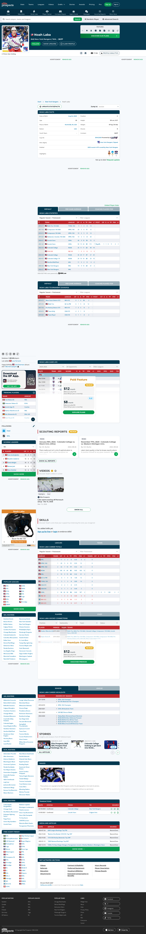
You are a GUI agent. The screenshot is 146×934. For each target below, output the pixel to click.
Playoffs (98, 244)
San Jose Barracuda (25, 721)
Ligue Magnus (26, 841)
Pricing (92, 4)
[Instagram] (10, 354)
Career (83, 923)
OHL (7, 602)
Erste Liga (25, 849)
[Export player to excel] (100, 30)
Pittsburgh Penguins (25, 632)
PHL (23, 852)
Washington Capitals (25, 656)
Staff (99, 614)
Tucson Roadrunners (25, 737)
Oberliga (8, 878)
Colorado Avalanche (10, 635)
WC (7, 881)
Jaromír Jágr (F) (9, 407)
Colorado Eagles (8, 723)
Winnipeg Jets (23, 659)
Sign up (107, 4)
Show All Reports (47, 461)
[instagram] (81, 53)
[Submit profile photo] (113, 30)
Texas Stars (22, 731)
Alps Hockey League (28, 836)
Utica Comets (23, 739)
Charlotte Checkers (9, 711)
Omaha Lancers (24, 810)
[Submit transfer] (117, 30)
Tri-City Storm (23, 818)
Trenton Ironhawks (25, 781)
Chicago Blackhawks (10, 632)
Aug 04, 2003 (72, 116)
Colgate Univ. (93, 812)
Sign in (116, 4)
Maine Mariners (8, 793)
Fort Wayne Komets (9, 770)
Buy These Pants (18, 542)
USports (24, 873)
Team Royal (51, 315)
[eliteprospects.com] (8, 4)
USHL (23, 586)
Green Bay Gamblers (10, 821)
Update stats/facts (51, 106)
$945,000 (98, 137)
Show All (78, 510)
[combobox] (42, 19)
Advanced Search (111, 19)
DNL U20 (27, 414)
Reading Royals (24, 764)
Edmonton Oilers (9, 645)
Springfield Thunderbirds (23, 725)
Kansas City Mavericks (10, 790)
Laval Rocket (7, 744)
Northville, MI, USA (71, 124)
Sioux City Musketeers (26, 812)
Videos (51, 4)
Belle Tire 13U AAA (53, 226)
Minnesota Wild (8, 653)
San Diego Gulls (24, 719)
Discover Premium (79, 662)
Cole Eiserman (19, 365)
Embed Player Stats (112, 205)
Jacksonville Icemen (10, 785)
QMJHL (8, 604)
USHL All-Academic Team (65, 709)
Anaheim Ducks (8, 619)
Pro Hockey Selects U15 (53, 308)
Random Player (93, 19)
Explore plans (78, 412)
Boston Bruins (8, 621)
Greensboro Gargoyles (10, 772)
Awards (82, 4)
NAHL (23, 588)
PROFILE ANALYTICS (110, 53)
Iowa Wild (6, 741)
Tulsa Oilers (22, 787)
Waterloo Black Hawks (26, 823)
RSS (82, 918)
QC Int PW (68, 304)
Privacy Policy (84, 910)
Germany (4, 912)
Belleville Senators (9, 705)
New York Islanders (25, 621)
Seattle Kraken (23, 637)
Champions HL (10, 857)
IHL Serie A (25, 838)
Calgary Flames (8, 627)
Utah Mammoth (24, 648)
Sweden (4, 902)
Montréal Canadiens (10, 656)
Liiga (23, 596)
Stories (72, 4)
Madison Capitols (24, 804)
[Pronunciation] (82, 30)
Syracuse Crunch (24, 729)
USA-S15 (67, 311)
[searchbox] (42, 19)
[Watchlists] (87, 30)
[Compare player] (109, 30)
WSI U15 (67, 308)
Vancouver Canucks (25, 651)
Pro (100, 4)
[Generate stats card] (96, 30)
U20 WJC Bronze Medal (65, 712)
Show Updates (49, 44)
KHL (23, 591)
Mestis (8, 849)
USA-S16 (67, 315)
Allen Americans (8, 756)
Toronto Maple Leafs (25, 645)
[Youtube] (14, 354)
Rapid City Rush (24, 762)
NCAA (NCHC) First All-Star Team (68, 720)
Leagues (41, 4)
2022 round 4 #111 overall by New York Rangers (103, 147)
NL (22, 599)
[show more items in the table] (33, 419)
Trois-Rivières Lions (25, 784)
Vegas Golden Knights (26, 653)
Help (82, 907)
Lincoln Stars (8, 824)
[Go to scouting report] (74, 454)
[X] (6, 354)
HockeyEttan (10, 844)
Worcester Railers (24, 795)
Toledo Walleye (23, 779)
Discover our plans (100, 36)
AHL (7, 588)
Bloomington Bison (9, 762)
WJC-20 (70, 251)
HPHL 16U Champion (64, 705)
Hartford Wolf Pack (9, 731)
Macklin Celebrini (13, 459)
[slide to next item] (118, 753)
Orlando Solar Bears (25, 759)
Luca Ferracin (16, 361)
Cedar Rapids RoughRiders (8, 805)
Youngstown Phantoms (26, 826)
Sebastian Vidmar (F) (11, 403)
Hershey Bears (8, 738)
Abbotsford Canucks (10, 700)
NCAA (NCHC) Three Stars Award (68, 722)
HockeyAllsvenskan (12, 838)
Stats (22, 4)
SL (6, 870)
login (55, 531)
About (82, 904)
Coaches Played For (104, 209)
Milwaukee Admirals (25, 705)
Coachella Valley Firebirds (8, 720)
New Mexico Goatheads (26, 754)
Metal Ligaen (10, 852)
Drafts (60, 4)
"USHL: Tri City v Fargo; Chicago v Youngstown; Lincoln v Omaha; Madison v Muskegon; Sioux (76, 845)
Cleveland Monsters (10, 716)
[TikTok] (17, 354)
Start (39, 102)
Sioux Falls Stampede (25, 815)
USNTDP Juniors (24, 820)
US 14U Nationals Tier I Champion (68, 701)
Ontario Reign (23, 708)
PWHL (23, 884)
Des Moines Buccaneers (11, 812)
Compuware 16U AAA (54, 233)
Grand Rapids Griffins (10, 726)
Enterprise (84, 920)
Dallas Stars (7, 640)
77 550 (96, 53)
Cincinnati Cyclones (10, 764)
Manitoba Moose (24, 703)
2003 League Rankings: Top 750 (57, 830)
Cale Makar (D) (9, 400)
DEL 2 (8, 876)
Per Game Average (73, 209)
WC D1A (8, 884)
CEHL (23, 846)
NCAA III (24, 868)
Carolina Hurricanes (10, 629)
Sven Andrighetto (13, 455)
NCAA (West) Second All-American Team (70, 724)
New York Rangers (43, 39)
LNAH (23, 870)
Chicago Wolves (8, 713)
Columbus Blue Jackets (11, 637)
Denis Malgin (12, 462)
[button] (113, 12)
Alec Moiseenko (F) (11, 414)
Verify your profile (46, 885)
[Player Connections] (91, 30)
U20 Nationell (10, 841)
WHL (7, 599)
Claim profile (69, 44)
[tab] (48, 209)
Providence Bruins (24, 711)
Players (58, 614)
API (81, 915)
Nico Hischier (12, 470)
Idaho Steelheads (9, 779)
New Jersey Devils (24, 619)
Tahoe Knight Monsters (26, 776)
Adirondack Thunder (10, 754)
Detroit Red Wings (9, 643)
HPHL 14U (71, 229)
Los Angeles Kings (9, 651)
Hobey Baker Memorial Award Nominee (70, 716)
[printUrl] (85, 53)
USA (75, 129)
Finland (4, 910)
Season (58, 688)
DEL (7, 873)
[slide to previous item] (113, 753)
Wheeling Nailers (24, 789)
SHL (23, 594)
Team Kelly (51, 311)
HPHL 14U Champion (64, 699)
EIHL (23, 844)
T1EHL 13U (71, 226)
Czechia (26, 407)
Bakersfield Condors (10, 703)
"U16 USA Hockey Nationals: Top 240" (59, 838)
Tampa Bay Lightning (25, 643)
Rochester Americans (25, 713)
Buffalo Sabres (8, 624)
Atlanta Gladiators (9, 759)
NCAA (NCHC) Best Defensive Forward (69, 718)
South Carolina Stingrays (23, 772)
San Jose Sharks (24, 635)
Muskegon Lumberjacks (26, 807)
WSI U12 (67, 300)
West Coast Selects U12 (53, 300)
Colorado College (52, 248)
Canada (4, 904)
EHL (7, 854)
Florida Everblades (9, 767)
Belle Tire (51, 304)
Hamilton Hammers (9, 729)
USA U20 (50, 251)
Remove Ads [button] (138, 59)
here (81, 885)
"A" (59, 258)
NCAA (8, 596)
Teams (31, 4)
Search (77, 19)
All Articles (44, 752)
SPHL (7, 594)
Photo (82, 912)
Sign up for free (44, 531)
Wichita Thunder (24, 792)
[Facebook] (3, 354)
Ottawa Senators (24, 627)
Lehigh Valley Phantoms (26, 700)
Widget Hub (84, 902)
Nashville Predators (9, 659)
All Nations (5, 915)
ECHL (26, 403)
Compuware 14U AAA (54, 229)
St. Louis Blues (23, 640)
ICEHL (8, 886)
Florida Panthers (9, 648)
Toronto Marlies (24, 734)
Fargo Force (7, 819)
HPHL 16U (71, 233)
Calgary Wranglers (9, 708)
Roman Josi (11, 466)
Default (47, 209)
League (99, 688)
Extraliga (24, 602)
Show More (19, 474)
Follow (35, 44)
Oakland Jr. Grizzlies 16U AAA (56, 237)
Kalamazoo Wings (9, 787)
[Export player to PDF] (104, 30)
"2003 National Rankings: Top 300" (58, 841)
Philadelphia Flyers (25, 629)
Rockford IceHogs (24, 716)
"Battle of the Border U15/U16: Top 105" (60, 834)
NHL (55, 39)
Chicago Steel (8, 809)
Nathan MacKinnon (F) (12, 411)
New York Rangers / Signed (109, 142)
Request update (113, 160)
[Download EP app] (19, 379)
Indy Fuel (6, 782)
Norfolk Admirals (24, 756)
